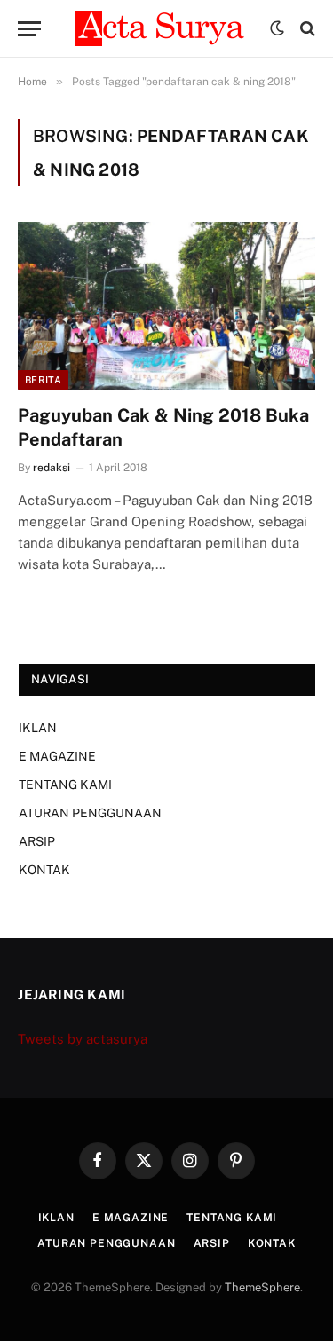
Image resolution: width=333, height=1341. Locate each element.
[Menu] (29, 29)
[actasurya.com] (163, 28)
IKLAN (38, 728)
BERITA (43, 380)
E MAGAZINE (57, 756)
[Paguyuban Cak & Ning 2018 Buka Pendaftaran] (166, 305)
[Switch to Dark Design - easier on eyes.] (277, 28)
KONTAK (44, 870)
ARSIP (37, 841)
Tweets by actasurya (82, 1038)
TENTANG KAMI (65, 784)
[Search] (306, 29)
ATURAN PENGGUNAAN (90, 813)
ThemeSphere (262, 1287)
